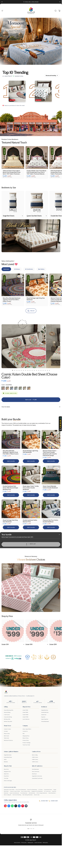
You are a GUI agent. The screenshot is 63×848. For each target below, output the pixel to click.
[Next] (59, 2)
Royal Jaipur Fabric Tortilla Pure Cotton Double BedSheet (31, 487)
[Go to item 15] (38, 370)
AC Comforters (47, 791)
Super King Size (44, 719)
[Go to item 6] (22, 370)
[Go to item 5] (20, 370)
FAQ (23, 733)
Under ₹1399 (25, 714)
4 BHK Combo (35, 761)
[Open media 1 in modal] (42, 327)
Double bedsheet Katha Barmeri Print (30, 520)
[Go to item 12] (33, 370)
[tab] (6, 269)
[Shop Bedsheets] (9, 127)
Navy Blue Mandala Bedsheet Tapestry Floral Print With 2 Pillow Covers (11, 299)
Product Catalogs (26, 742)
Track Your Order (26, 744)
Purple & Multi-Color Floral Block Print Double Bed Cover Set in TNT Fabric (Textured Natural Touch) (36, 173)
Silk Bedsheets (32, 793)
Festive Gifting (7, 712)
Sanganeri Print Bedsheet (37, 791)
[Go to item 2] (14, 370)
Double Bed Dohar (8, 757)
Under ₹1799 (25, 717)
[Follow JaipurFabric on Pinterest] (22, 806)
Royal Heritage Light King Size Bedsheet (30, 451)
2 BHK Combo (35, 757)
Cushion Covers (7, 729)
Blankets (6, 761)
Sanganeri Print (7, 771)
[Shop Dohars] (17, 127)
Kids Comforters (35, 771)
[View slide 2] (30, 829)
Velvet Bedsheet (52, 793)
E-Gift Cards (7, 714)
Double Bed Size (44, 712)
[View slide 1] (28, 829)
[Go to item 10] (29, 370)
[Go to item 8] (25, 370)
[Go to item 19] (46, 370)
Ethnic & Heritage (8, 780)
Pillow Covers (7, 733)
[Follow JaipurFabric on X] (15, 806)
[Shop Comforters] (24, 127)
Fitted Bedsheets (45, 721)
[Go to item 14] (36, 370)
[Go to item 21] (49, 370)
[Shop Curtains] (31, 127)
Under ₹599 (25, 710)
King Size (43, 717)
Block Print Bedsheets (32, 789)
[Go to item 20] (47, 370)
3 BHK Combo (35, 759)
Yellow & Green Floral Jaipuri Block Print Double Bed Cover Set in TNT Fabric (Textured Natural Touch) (12, 173)
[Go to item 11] (31, 370)
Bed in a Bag (34, 755)
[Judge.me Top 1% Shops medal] (46, 657)
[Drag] (31, 587)
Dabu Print (6, 773)
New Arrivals (36, 794)
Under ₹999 (25, 712)
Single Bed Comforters (37, 776)
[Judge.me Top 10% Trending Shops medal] (53, 657)
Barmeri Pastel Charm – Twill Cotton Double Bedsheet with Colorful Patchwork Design (50, 453)
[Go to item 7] (24, 370)
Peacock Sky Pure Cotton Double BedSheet (50, 520)
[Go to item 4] (18, 370)
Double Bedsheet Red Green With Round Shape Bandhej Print (10, 487)
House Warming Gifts (8, 710)
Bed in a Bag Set (7, 794)
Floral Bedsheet (23, 793)
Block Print (6, 769)
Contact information (38, 842)
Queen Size (43, 714)
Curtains (6, 731)
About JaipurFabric (27, 729)
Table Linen (6, 738)
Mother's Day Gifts (8, 721)
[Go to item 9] (27, 370)
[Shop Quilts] (38, 127)
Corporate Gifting (8, 717)
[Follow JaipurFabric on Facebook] (8, 806)
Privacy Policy (26, 740)
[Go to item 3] (16, 370)
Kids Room (34, 773)
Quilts (5, 759)
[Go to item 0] (12, 370)
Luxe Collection (26, 719)
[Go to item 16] (40, 370)
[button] (60, 423)
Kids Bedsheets (35, 769)
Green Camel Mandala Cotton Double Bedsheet (50, 487)
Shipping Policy (26, 735)
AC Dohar (40, 789)
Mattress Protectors (8, 740)
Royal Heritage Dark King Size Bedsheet (10, 520)
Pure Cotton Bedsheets (21, 789)
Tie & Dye (6, 778)
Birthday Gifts (7, 719)
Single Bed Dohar (7, 755)
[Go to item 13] (35, 370)
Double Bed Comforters (37, 778)
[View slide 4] (34, 829)
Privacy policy (24, 842)
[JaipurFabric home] (6, 692)
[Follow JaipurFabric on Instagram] (5, 806)
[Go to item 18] (44, 370)
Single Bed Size (44, 710)
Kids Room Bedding (17, 794)
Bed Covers (6, 735)
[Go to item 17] (42, 370)
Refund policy (45, 842)
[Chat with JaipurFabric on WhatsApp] (12, 806)
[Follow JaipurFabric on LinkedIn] (19, 806)
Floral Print (6, 776)
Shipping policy (30, 842)
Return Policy (26, 738)
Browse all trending (51, 75)
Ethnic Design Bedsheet (42, 793)
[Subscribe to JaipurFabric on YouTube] (26, 806)
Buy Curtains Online (25, 791)
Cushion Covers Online (15, 791)
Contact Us (25, 731)
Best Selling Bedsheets (28, 794)
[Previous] (2, 2)
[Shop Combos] (53, 127)
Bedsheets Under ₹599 (9, 789)
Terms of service (17, 842)
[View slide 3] (32, 829)
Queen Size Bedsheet (14, 793)
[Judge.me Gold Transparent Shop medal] (34, 657)
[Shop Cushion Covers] (46, 127)
